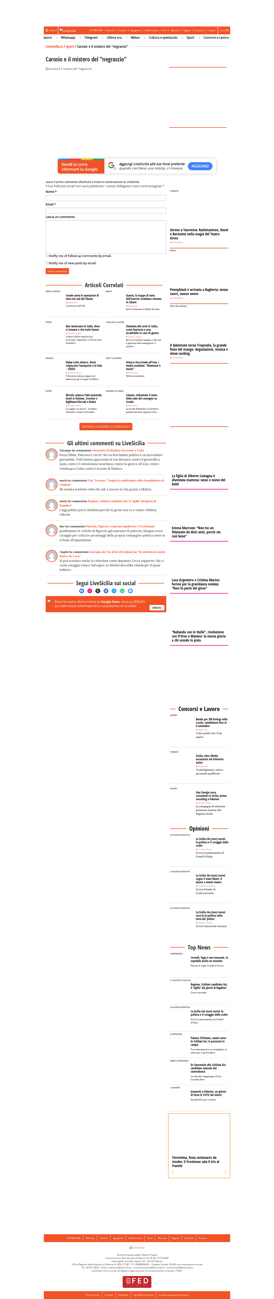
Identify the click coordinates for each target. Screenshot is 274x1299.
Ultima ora (102, 37)
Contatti (109, 1295)
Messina (175, 30)
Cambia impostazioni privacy (174, 1295)
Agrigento (135, 30)
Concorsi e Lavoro (205, 37)
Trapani (211, 30)
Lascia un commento (60, 216)
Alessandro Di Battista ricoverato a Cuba (118, 450)
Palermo (110, 30)
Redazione (72, 302)
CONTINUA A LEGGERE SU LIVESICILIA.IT (105, 426)
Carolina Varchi (205, 849)
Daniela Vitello (74, 333)
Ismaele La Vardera (206, 886)
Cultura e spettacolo (152, 37)
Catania (123, 30)
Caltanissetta (151, 30)
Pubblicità (123, 1295)
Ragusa (187, 30)
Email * (51, 204)
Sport (179, 37)
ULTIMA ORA (96, 30)
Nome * (51, 191)
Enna (164, 30)
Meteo (123, 37)
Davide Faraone (205, 922)
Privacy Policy (93, 1295)
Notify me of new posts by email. (72, 263)
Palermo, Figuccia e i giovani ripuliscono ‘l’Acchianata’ (120, 526)
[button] (172, 1172)
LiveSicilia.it (54, 46)
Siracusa (199, 30)
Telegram (79, 37)
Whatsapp (57, 37)
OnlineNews (177, 242)
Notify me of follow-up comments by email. (80, 256)
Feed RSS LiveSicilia (143, 1295)
